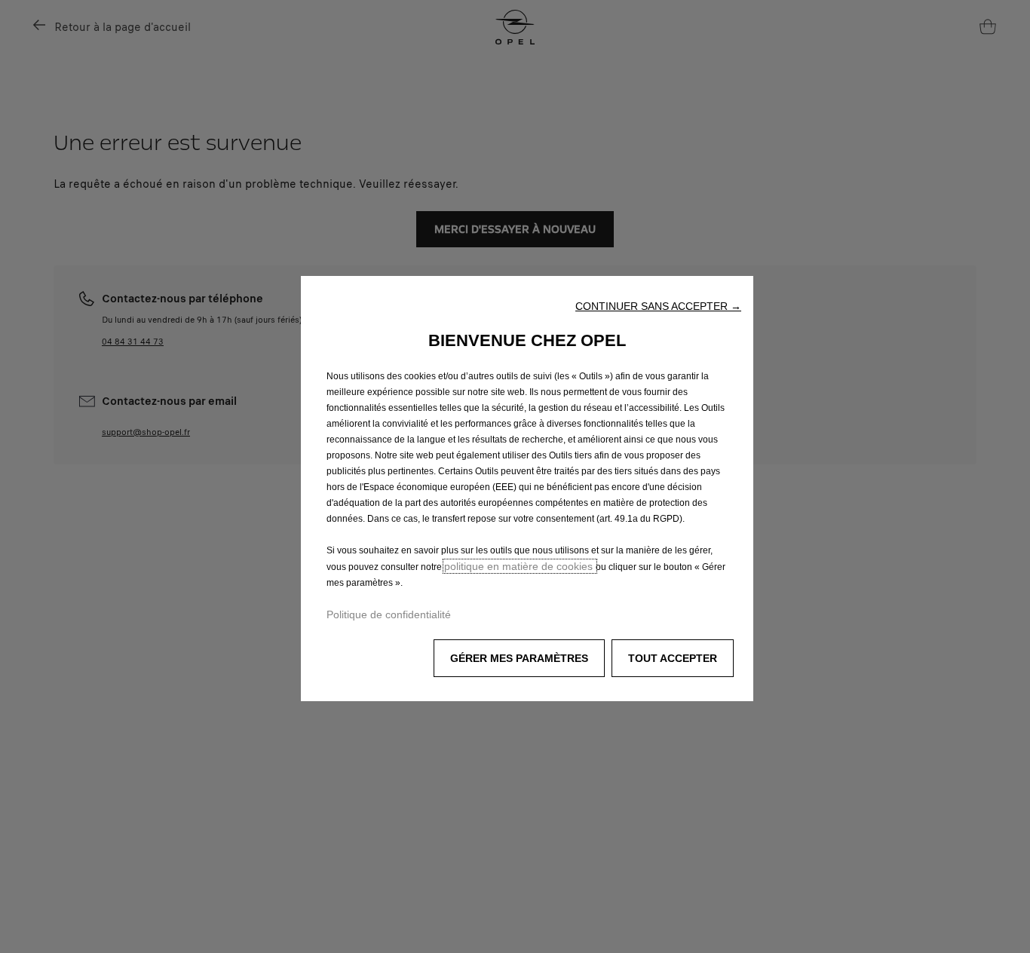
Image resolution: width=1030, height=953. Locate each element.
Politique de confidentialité (388, 614)
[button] (658, 306)
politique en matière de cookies (520, 566)
